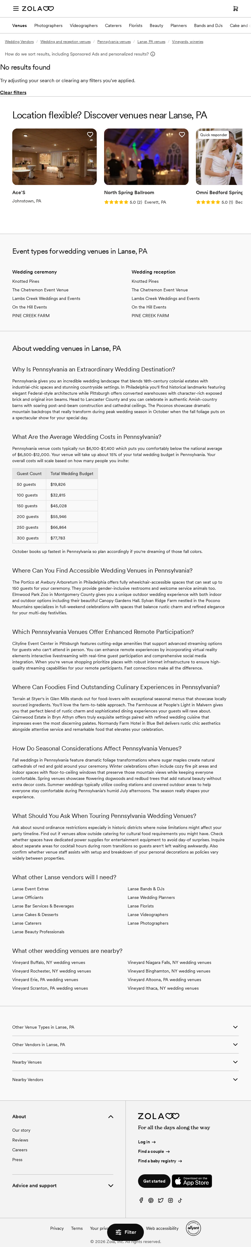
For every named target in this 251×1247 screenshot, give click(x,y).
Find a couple (151, 1151)
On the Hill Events (29, 307)
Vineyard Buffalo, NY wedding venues (48, 962)
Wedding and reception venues (65, 42)
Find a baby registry (157, 1160)
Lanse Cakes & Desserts (35, 914)
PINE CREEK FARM (31, 315)
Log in (144, 1141)
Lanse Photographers (148, 923)
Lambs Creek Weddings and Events (46, 298)
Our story (21, 1130)
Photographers (48, 25)
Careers (19, 1149)
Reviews (20, 1140)
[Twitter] (161, 1202)
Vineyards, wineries (187, 42)
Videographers (84, 25)
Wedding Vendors (19, 42)
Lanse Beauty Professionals (38, 931)
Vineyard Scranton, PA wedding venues (50, 988)
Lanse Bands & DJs (146, 888)
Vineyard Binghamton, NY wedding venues (169, 971)
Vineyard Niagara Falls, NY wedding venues (169, 962)
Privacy (57, 1228)
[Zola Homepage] (38, 8)
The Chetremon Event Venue (40, 289)
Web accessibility (162, 1228)
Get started (154, 1181)
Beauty (156, 25)
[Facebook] (141, 1202)
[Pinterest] (151, 1202)
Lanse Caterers (26, 923)
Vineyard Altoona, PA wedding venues (164, 979)
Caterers (113, 25)
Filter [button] (130, 1232)
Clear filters (13, 92)
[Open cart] (236, 8)
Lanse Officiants (27, 897)
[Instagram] (170, 1202)
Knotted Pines (25, 281)
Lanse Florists (141, 906)
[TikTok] (180, 1202)
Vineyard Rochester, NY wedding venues (51, 971)
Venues (19, 25)
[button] (90, 135)
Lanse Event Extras (30, 888)
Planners (178, 25)
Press (17, 1159)
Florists (135, 25)
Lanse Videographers (148, 914)
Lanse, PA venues (151, 42)
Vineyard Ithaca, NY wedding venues (163, 988)
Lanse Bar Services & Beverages (43, 906)
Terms (77, 1228)
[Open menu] (16, 8)
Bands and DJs (208, 25)
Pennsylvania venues (114, 42)
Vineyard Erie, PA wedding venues (45, 979)
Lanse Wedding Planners (151, 897)
